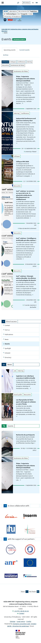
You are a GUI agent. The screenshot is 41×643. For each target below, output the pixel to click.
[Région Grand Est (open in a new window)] (11, 576)
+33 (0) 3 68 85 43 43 (21, 611)
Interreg (29, 62)
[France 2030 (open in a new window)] (11, 550)
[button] (18, 2)
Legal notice (21, 621)
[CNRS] (5, 19)
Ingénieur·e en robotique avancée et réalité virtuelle (25, 377)
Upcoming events (9, 50)
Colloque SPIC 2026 (22, 162)
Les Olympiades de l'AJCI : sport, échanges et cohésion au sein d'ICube (26, 402)
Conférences (21, 62)
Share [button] (23, 592)
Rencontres (5, 65)
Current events (24, 50)
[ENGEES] (19, 19)
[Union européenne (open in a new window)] (30, 563)
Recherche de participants (25, 435)
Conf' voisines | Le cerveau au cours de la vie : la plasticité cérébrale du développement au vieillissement (25, 195)
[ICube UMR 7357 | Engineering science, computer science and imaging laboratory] (5, 11)
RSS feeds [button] (32, 592)
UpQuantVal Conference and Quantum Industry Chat (26, 120)
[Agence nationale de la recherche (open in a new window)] (11, 563)
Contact (27, 3)
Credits (28, 621)
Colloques (13, 62)
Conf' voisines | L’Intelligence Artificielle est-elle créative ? (26, 239)
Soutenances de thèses (17, 65)
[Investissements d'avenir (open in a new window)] (30, 550)
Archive (5, 55)
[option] (20, 381)
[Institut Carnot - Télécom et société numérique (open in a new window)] (30, 576)
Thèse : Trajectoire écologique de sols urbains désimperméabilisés (25, 79)
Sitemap (12, 621)
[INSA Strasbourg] (12, 19)
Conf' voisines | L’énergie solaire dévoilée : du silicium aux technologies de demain (26, 278)
